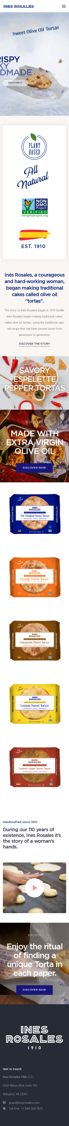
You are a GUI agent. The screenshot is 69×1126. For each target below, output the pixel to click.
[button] (34, 344)
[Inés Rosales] (18, 6)
